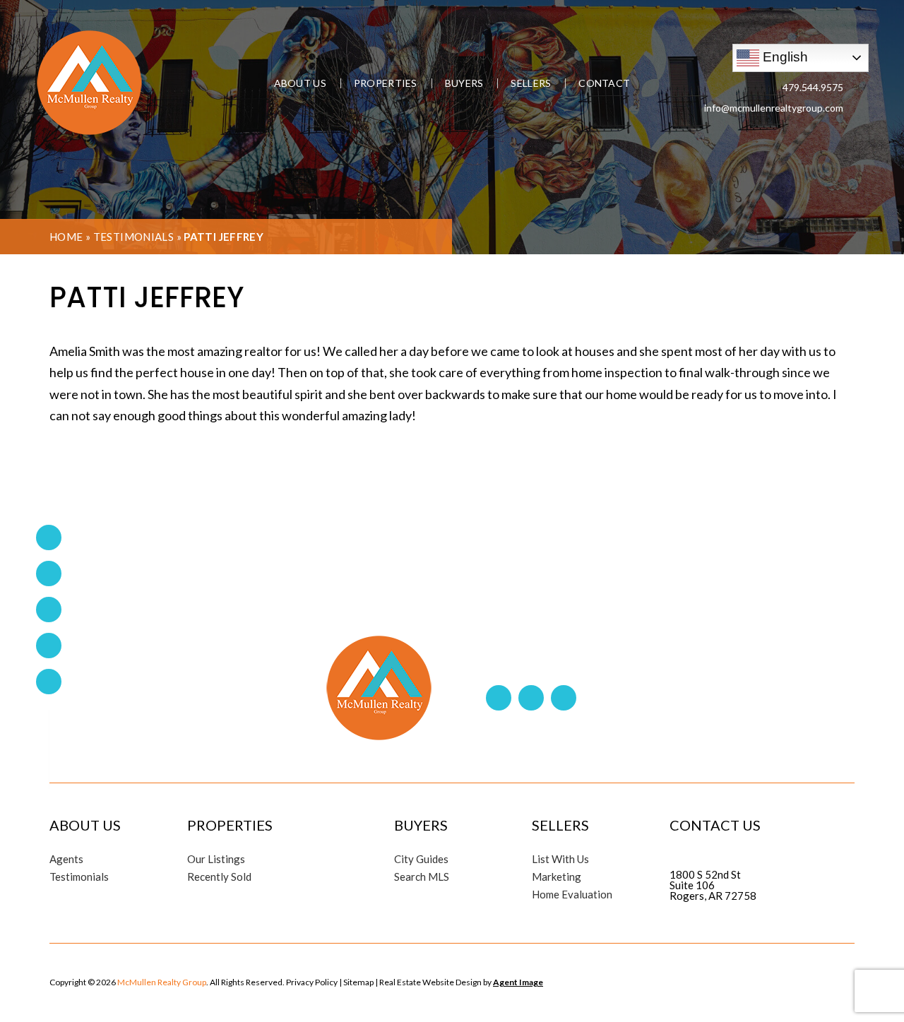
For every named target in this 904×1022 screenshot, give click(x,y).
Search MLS (421, 877)
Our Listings (216, 859)
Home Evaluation (572, 894)
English (783, 56)
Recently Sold (219, 877)
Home (66, 236)
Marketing (556, 877)
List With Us (560, 859)
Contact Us (715, 824)
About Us (300, 83)
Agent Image (518, 982)
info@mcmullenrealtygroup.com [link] (773, 108)
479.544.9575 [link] (813, 87)
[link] (48, 645)
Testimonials (133, 236)
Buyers (464, 83)
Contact (604, 83)
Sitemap (358, 982)
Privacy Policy (312, 982)
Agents (66, 859)
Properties (385, 83)
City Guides (421, 859)
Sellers (531, 83)
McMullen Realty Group (161, 982)
